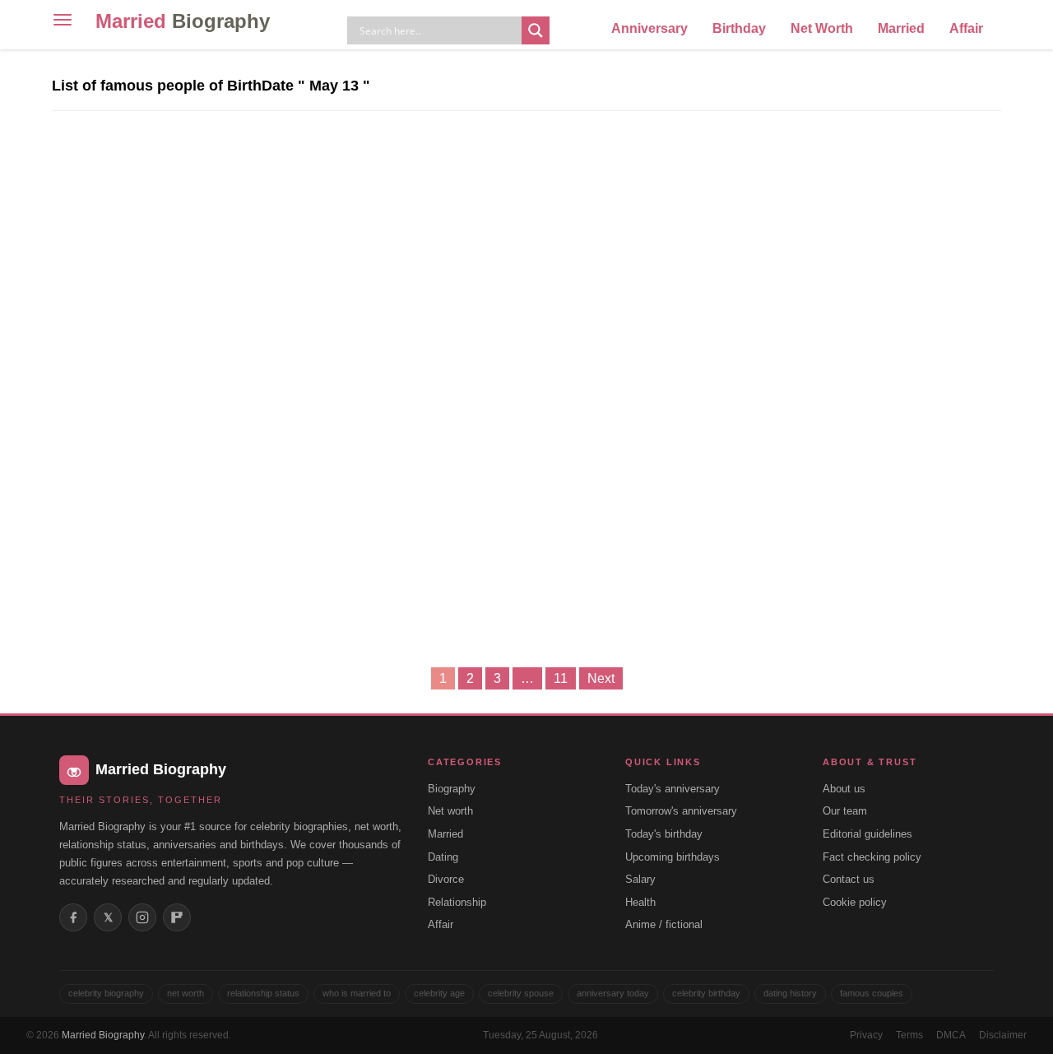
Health (640, 902)
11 (561, 678)
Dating (443, 857)
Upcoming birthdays (672, 857)
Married (182, 21)
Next (601, 678)
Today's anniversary (672, 788)
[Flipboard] (177, 917)
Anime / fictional (664, 924)
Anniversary (649, 28)
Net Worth (822, 28)
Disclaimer (1003, 1035)
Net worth (450, 811)
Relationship (457, 902)
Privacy (866, 1035)
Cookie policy (855, 902)
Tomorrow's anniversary (681, 811)
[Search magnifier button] (536, 30)
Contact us (848, 879)
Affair (966, 28)
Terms (909, 1035)
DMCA (951, 1035)
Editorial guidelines (867, 834)
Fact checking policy (872, 857)
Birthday (739, 28)
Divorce (446, 879)
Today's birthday (664, 834)
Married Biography (103, 1035)
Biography (451, 788)
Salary (640, 879)
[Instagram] (142, 917)
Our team (845, 811)
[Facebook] (73, 917)
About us (844, 788)
